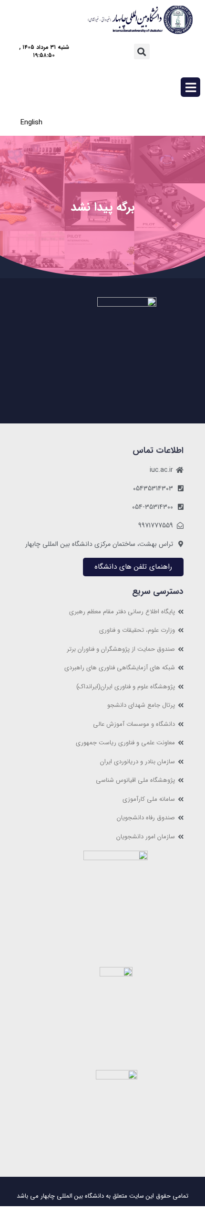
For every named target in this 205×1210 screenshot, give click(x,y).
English (31, 122)
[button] (142, 51)
